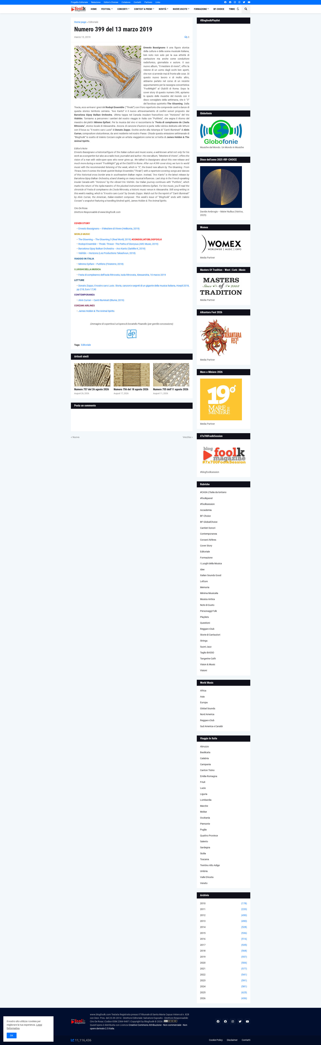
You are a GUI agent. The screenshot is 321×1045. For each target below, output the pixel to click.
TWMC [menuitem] (232, 9)
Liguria (203, 794)
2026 (223, 998)
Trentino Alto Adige (210, 865)
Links (157, 2)
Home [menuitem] (94, 9)
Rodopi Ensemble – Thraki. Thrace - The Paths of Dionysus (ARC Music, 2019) (118, 244)
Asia (202, 696)
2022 (223, 974)
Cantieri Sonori (207, 528)
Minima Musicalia (209, 593)
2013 (223, 921)
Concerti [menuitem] (122, 9)
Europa (204, 702)
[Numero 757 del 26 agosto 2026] (92, 374)
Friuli (202, 782)
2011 (223, 909)
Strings (203, 640)
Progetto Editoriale (79, 2)
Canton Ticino (207, 770)
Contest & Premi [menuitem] (143, 9)
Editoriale (93, 22)
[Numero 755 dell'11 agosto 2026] (171, 374)
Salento (204, 841)
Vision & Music (207, 664)
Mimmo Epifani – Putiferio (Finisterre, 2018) (101, 264)
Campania (205, 764)
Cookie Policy (216, 1040)
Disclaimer (232, 1040)
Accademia (206, 510)
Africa (203, 690)
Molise (203, 811)
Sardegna (205, 847)
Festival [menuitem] (106, 9)
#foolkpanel (206, 498)
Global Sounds (207, 708)
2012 (223, 915)
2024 (223, 986)
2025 (223, 992)
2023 (223, 980)
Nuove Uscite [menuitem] (180, 9)
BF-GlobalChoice (208, 522)
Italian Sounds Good (210, 575)
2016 (223, 939)
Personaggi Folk (208, 611)
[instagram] (235, 2)
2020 (223, 962)
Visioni (203, 670)
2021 (223, 968)
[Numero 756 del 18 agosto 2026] (132, 374)
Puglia (203, 829)
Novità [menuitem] (162, 9)
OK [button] (11, 1035)
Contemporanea (208, 533)
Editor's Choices (111, 2)
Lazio (203, 788)
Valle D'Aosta (206, 877)
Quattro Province (209, 835)
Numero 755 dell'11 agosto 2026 (170, 389)
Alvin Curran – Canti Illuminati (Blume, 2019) (101, 300)
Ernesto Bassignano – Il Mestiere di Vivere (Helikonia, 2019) (109, 228)
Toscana (204, 859)
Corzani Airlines (208, 539)
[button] (238, 9)
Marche (204, 806)
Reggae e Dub (207, 629)
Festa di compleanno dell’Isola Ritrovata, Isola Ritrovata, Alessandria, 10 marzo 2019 (122, 274)
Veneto (203, 883)
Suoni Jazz (205, 646)
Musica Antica (207, 599)
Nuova (76, 437)
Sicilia (203, 853)
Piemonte (205, 823)
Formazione (206, 557)
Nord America (207, 714)
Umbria (204, 871)
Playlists (204, 617)
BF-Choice (205, 516)
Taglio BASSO (207, 652)
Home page (80, 22)
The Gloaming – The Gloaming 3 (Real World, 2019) (104, 239)
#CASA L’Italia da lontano (213, 492)
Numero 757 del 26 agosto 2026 (91, 389)
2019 (223, 956)
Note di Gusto (207, 605)
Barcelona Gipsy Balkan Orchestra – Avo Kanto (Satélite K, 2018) (111, 248)
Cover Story (206, 545)
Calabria (204, 758)
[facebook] (225, 2)
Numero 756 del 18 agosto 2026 (131, 389)
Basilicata (205, 752)
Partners (148, 2)
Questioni (205, 623)
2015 (223, 933)
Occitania (205, 817)
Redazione (95, 2)
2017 (223, 945)
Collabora (126, 2)
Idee (202, 569)
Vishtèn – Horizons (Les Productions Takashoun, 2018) (107, 253)
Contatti (137, 2)
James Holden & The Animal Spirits (96, 311)
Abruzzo (204, 746)
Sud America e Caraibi (211, 726)
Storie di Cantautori (210, 634)
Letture (204, 581)
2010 (223, 903)
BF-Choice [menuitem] (218, 9)
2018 (223, 950)
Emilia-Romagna (208, 776)
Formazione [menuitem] (200, 9)
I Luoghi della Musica (211, 563)
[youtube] (249, 2)
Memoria (204, 587)
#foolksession (207, 504)
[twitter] (244, 2)
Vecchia (187, 437)
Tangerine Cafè (208, 658)
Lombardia (205, 800)
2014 (223, 927)
